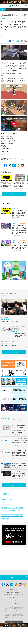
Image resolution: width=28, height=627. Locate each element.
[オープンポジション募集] (14, 15)
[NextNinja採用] (14, 535)
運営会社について (14, 589)
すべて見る (14, 193)
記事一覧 (3, 9)
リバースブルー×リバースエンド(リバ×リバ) (11, 510)
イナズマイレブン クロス (7, 499)
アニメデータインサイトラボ (8, 502)
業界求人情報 (19, 9)
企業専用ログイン (13, 622)
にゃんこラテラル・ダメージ (8, 34)
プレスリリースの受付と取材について (14, 595)
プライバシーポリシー (14, 603)
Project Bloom (5, 512)
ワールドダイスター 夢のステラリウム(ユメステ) (12, 515)
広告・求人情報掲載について (14, 592)
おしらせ (14, 600)
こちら (7, 155)
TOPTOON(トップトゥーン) (8, 505)
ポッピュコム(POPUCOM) (7, 507)
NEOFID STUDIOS (5, 518)
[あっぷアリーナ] (14, 270)
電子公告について (14, 597)
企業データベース (10, 9)
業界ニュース (5, 18)
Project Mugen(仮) (19, 507)
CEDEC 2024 (19, 505)
